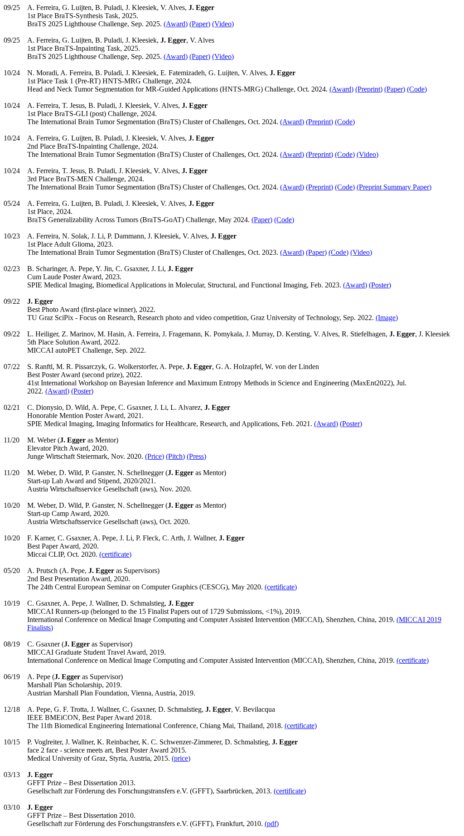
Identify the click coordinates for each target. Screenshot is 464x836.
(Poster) (380, 285)
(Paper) (199, 24)
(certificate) (115, 554)
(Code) (417, 89)
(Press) (196, 456)
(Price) (154, 456)
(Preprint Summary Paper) (394, 187)
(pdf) (272, 823)
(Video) (223, 24)
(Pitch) (175, 456)
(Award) (176, 24)
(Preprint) (368, 89)
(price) (181, 758)
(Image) (387, 317)
